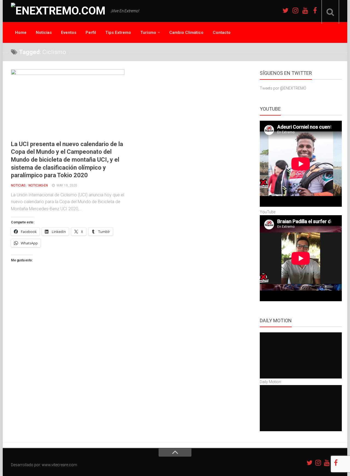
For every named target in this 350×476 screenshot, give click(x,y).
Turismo (148, 32)
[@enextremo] (295, 10)
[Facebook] (315, 10)
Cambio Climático (186, 32)
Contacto (222, 32)
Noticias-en (38, 185)
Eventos (68, 32)
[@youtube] (305, 10)
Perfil (91, 32)
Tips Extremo (118, 32)
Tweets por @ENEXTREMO (283, 88)
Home (21, 32)
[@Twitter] (285, 10)
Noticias (44, 32)
